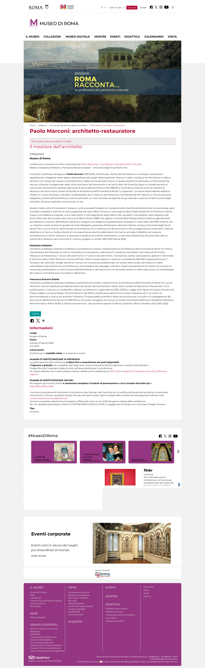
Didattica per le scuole (117, 608)
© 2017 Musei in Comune (87, 662)
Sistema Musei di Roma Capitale (46, 600)
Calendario (154, 36)
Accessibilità (74, 611)
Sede (34, 613)
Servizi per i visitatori (78, 598)
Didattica (132, 36)
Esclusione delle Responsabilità (124, 662)
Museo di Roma (59, 23)
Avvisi (146, 593)
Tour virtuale (137, 459)
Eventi (115, 36)
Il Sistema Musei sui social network (91, 457)
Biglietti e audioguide (79, 595)
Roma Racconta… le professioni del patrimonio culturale (111, 164)
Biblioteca (35, 634)
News (146, 590)
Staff (32, 595)
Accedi (143, 7)
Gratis (35, 313)
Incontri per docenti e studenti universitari (68, 125)
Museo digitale (78, 36)
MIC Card (115, 371)
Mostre (100, 36)
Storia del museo (38, 592)
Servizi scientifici (43, 624)
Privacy (105, 662)
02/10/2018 (159, 480)
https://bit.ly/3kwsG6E (42, 386)
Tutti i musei (115, 7)
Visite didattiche (76, 603)
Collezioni (52, 36)
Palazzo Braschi (37, 617)
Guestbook (35, 598)
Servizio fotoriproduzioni (42, 642)
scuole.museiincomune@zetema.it (49, 398)
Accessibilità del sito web (158, 662)
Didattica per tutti (114, 611)
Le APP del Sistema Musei (41, 458)
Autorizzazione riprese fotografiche (47, 651)
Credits (142, 662)
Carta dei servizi (38, 603)
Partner (147, 596)
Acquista (132, 7)
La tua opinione (75, 614)
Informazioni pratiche (78, 592)
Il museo (32, 36)
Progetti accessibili (115, 621)
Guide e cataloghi (76, 609)
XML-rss (174, 662)
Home (32, 125)
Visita (172, 36)
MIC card (72, 600)
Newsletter (35, 606)
